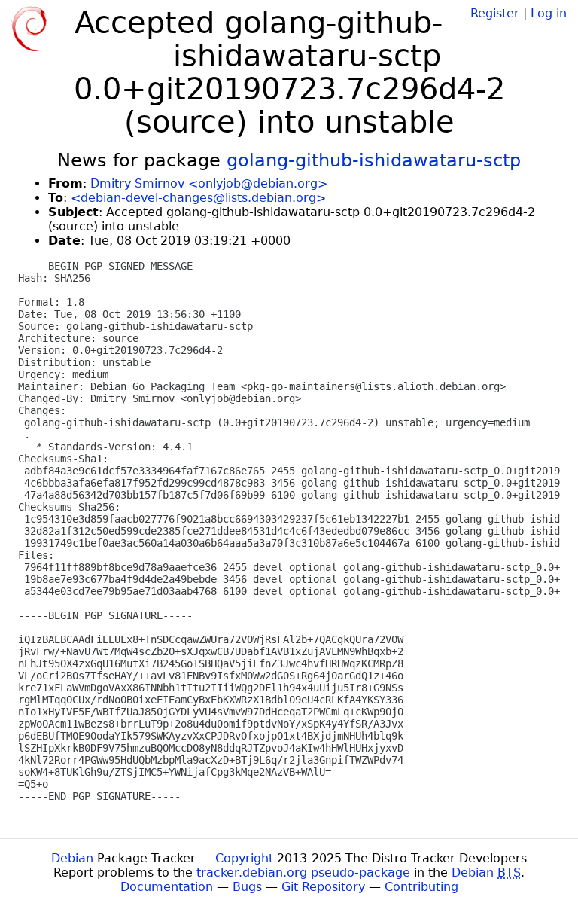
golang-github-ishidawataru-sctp (374, 160)
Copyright (244, 858)
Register (494, 13)
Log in (549, 13)
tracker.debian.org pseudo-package (303, 872)
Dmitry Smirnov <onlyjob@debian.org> (208, 183)
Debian (72, 858)
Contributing (421, 887)
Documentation (166, 887)
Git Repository (323, 887)
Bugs (247, 887)
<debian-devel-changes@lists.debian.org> (198, 198)
